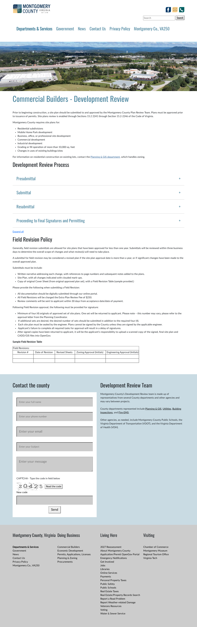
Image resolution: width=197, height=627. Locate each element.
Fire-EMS (124, 412)
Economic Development (70, 551)
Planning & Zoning (67, 558)
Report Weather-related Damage (117, 602)
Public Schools (108, 587)
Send (54, 509)
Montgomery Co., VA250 (152, 28)
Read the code (53, 486)
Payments (105, 576)
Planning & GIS (153, 409)
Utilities (167, 409)
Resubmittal (25, 206)
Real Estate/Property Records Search (120, 595)
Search (180, 18)
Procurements (65, 562)
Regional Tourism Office (156, 554)
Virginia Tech (150, 558)
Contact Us (98, 28)
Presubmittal (26, 178)
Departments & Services (34, 28)
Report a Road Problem (112, 599)
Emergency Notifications (113, 558)
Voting (103, 610)
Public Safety (107, 584)
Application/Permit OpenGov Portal (119, 554)
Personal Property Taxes (113, 580)
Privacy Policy (120, 28)
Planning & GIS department (105, 157)
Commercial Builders (68, 547)
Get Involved (107, 562)
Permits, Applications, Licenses (74, 554)
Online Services (108, 573)
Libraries (105, 569)
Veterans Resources (110, 606)
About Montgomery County (115, 551)
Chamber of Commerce (155, 547)
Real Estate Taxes (109, 591)
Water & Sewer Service (112, 613)
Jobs (102, 565)
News (82, 28)
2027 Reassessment (110, 547)
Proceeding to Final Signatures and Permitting (50, 220)
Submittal (23, 192)
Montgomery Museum (155, 551)
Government (65, 28)
